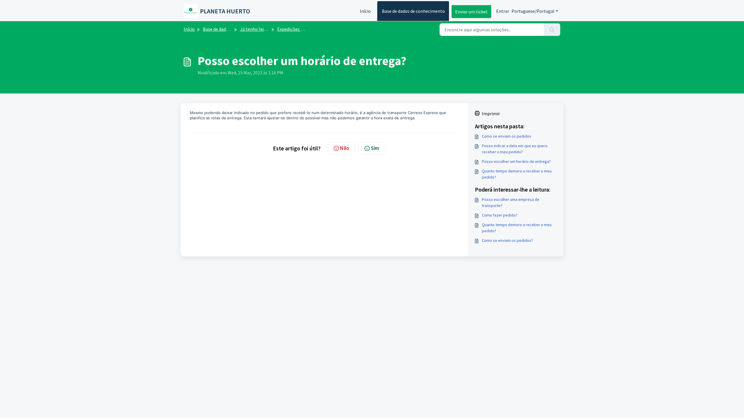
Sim (375, 148)
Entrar (502, 11)
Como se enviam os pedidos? (507, 240)
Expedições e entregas (299, 29)
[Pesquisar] (552, 29)
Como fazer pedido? (499, 215)
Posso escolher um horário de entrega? (516, 161)
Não (344, 148)
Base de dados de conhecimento (413, 11)
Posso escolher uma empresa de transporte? (510, 202)
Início (365, 11)
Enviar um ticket (471, 12)
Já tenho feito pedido (261, 29)
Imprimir (491, 113)
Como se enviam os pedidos (506, 136)
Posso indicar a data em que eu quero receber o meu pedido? (515, 148)
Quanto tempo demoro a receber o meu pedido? (517, 174)
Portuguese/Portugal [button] (533, 11)
